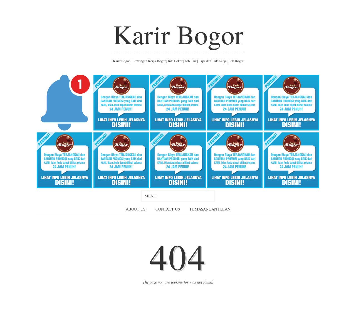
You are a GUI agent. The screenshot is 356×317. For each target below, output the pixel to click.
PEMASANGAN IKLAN (210, 209)
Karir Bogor (178, 34)
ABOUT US (135, 209)
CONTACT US (167, 209)
